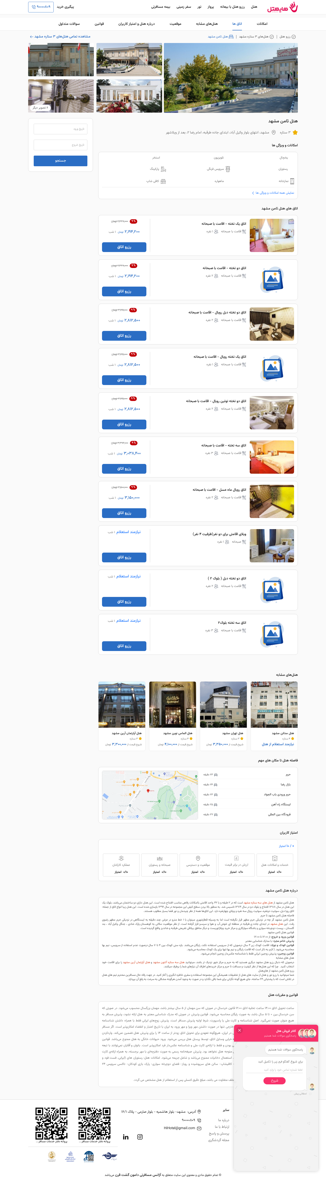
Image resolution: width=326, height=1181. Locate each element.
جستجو (60, 161)
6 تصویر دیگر (40, 108)
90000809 (43, 7)
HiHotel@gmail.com (179, 1128)
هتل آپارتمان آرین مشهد (136, 962)
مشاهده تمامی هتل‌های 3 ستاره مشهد (62, 36)
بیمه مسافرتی (160, 7)
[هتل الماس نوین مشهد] (172, 716)
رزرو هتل (285, 37)
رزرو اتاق (124, 247)
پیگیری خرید (65, 7)
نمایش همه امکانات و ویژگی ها (275, 193)
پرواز (211, 7)
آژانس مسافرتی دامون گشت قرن (138, 1175)
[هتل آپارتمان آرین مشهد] (121, 716)
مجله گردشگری (218, 1140)
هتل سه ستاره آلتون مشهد (169, 962)
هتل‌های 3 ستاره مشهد (254, 37)
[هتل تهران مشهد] (223, 716)
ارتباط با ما (222, 1127)
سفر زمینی (184, 7)
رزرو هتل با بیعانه (232, 7)
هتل (254, 7)
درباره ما (223, 1120)
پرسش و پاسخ (219, 1133)
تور (199, 7)
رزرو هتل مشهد (265, 962)
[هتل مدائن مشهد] (274, 716)
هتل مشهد (276, 924)
